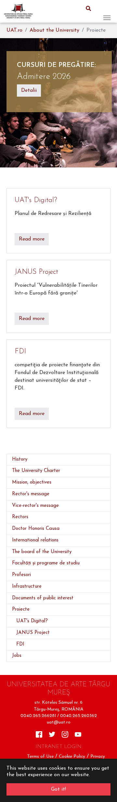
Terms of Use (40, 756)
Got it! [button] (58, 789)
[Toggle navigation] (106, 11)
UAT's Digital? (36, 200)
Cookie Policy (72, 756)
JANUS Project (36, 272)
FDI (20, 351)
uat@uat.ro (59, 722)
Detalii (29, 90)
